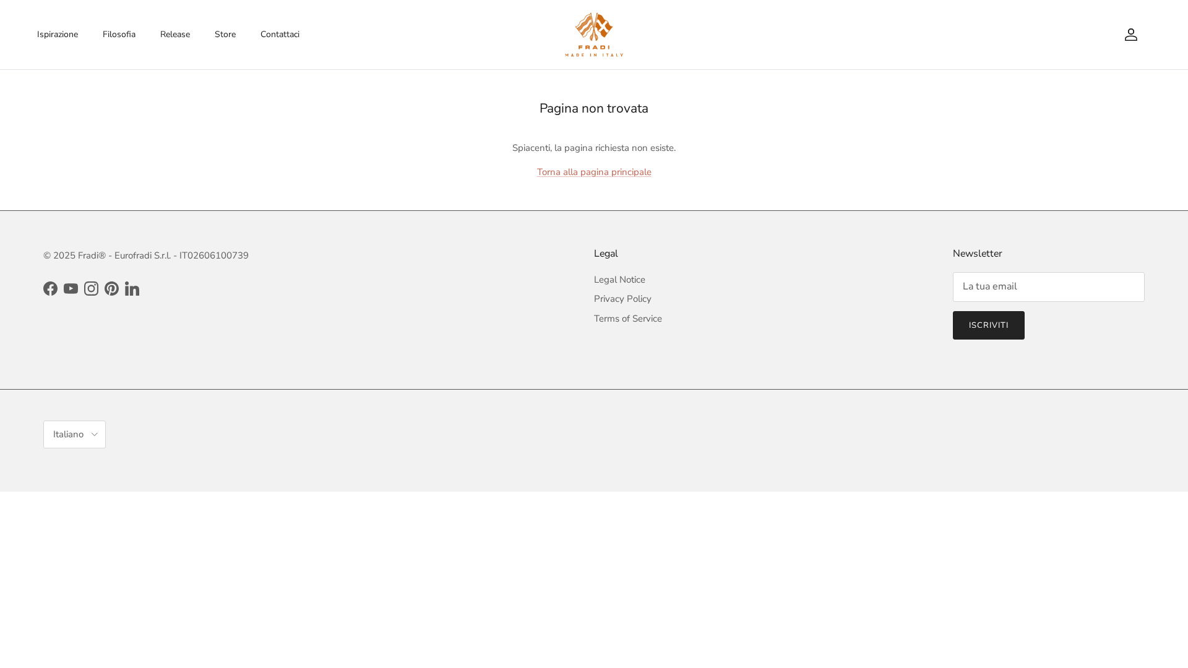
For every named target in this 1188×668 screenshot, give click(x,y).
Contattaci (279, 34)
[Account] (1128, 34)
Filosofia (119, 34)
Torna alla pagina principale (594, 172)
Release (175, 34)
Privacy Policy (623, 299)
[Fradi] (594, 34)
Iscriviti (989, 325)
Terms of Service (628, 318)
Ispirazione (57, 34)
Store (225, 34)
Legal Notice (619, 279)
